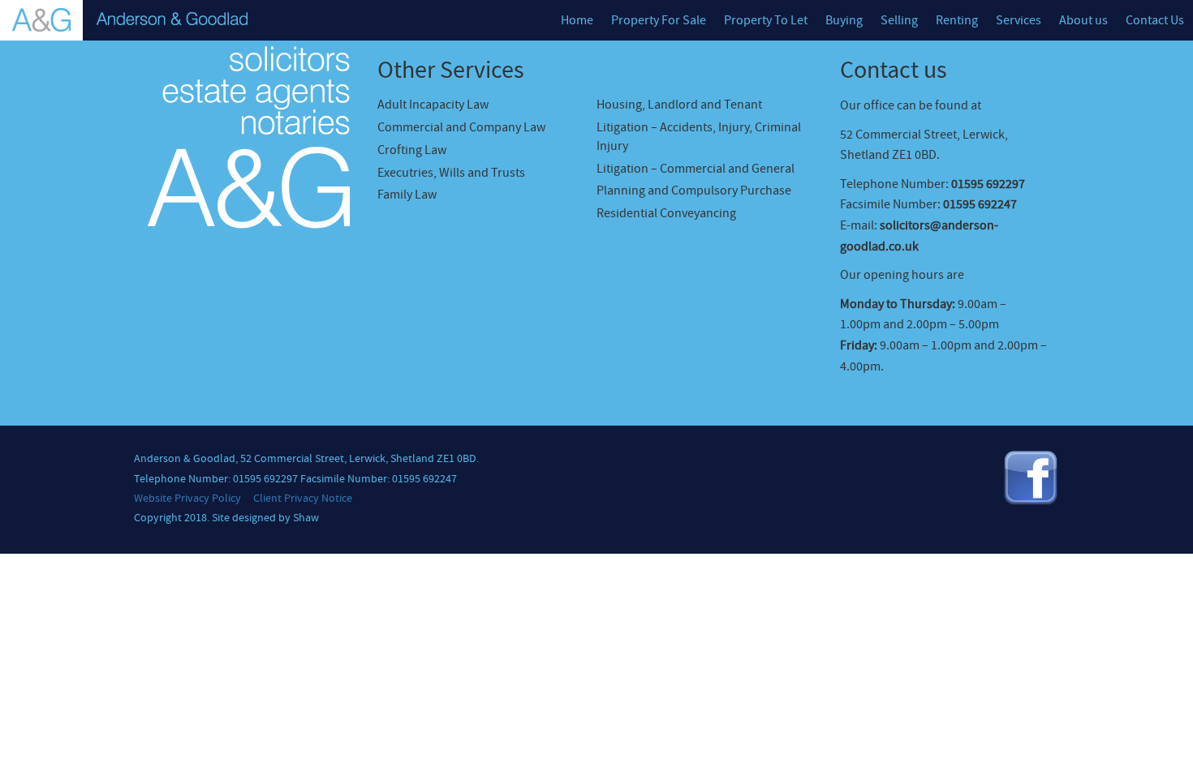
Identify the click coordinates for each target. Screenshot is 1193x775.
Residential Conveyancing (666, 213)
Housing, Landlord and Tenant (679, 104)
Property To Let (766, 20)
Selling (899, 20)
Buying (844, 20)
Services (1018, 20)
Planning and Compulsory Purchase (693, 190)
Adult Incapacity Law (433, 104)
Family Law (407, 194)
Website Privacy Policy (187, 498)
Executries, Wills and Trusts (451, 173)
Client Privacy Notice (302, 498)
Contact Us (1155, 20)
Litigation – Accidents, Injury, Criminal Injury (698, 136)
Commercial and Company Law (461, 127)
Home (577, 20)
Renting (957, 20)
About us (1083, 20)
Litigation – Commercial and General (695, 169)
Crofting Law (411, 150)
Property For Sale (658, 20)
